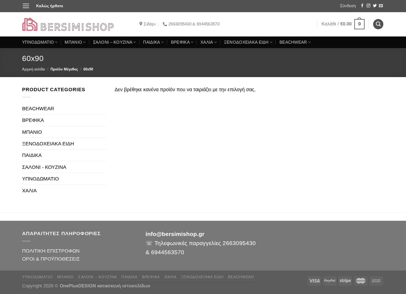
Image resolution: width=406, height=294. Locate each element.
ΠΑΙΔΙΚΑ (151, 42)
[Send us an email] (381, 6)
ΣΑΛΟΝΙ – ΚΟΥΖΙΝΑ (113, 42)
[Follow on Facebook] (362, 6)
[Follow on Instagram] (368, 6)
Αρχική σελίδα (33, 69)
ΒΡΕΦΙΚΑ (180, 42)
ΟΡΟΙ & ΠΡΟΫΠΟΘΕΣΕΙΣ (51, 259)
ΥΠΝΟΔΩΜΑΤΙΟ (38, 42)
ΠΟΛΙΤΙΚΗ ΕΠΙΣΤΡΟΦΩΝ (51, 251)
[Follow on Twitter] (375, 6)
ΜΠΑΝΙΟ (73, 42)
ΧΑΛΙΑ (207, 42)
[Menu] (26, 6)
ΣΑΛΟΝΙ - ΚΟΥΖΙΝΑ (44, 167)
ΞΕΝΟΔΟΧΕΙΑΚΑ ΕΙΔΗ (246, 42)
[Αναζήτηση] (378, 24)
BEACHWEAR (293, 42)
